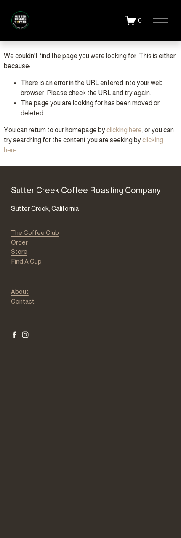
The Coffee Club (35, 232)
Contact (23, 301)
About (20, 291)
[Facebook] (14, 334)
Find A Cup (26, 261)
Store (19, 251)
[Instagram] (25, 334)
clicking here (124, 129)
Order (19, 242)
